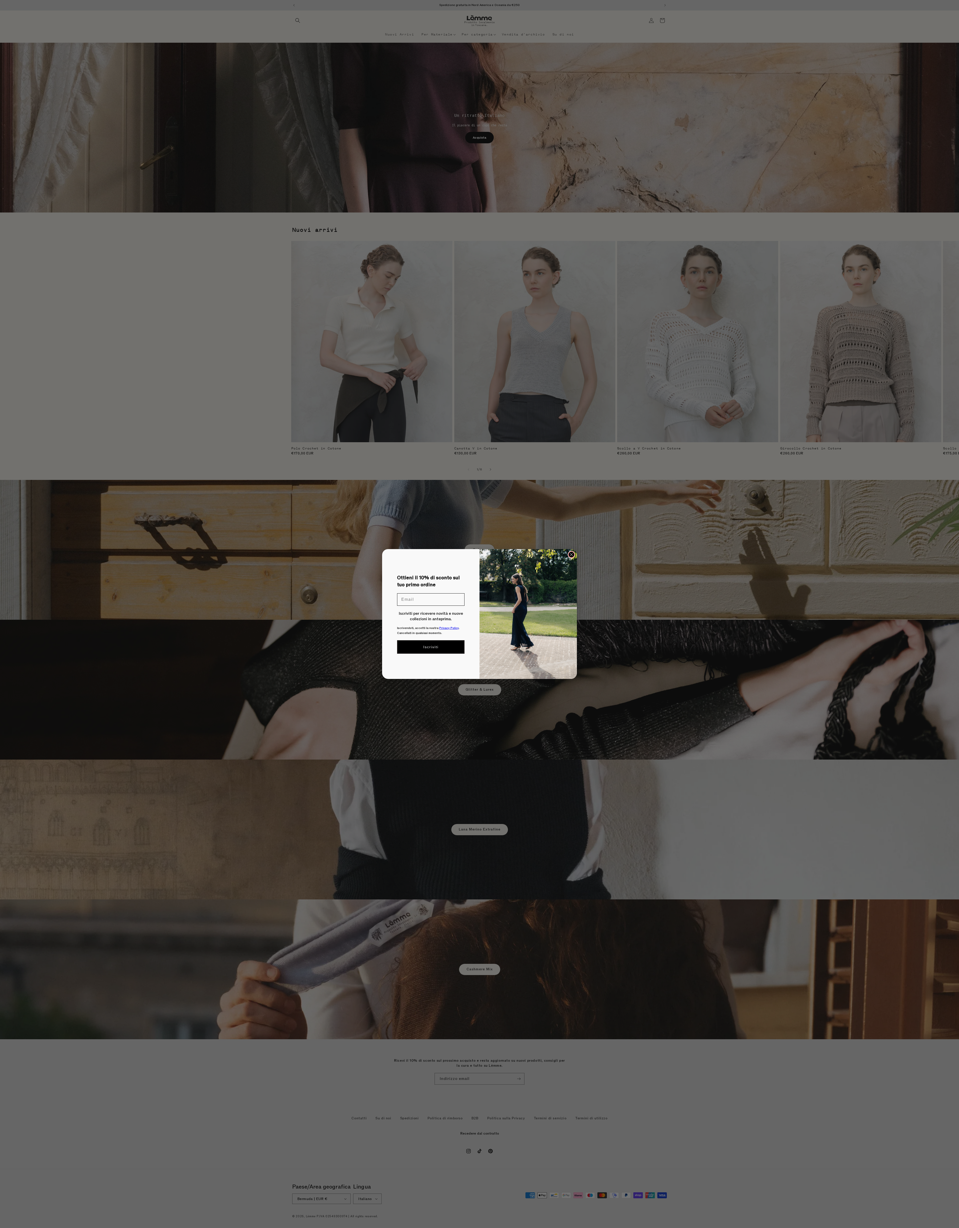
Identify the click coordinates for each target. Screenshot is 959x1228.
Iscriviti (431, 647)
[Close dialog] (571, 555)
